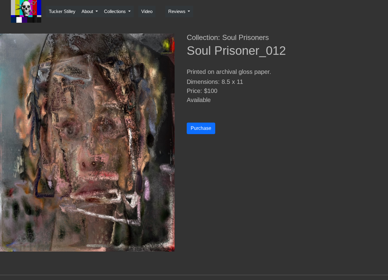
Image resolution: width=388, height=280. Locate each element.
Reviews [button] (177, 11)
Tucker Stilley (62, 11)
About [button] (88, 11)
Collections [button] (115, 11)
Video (146, 11)
